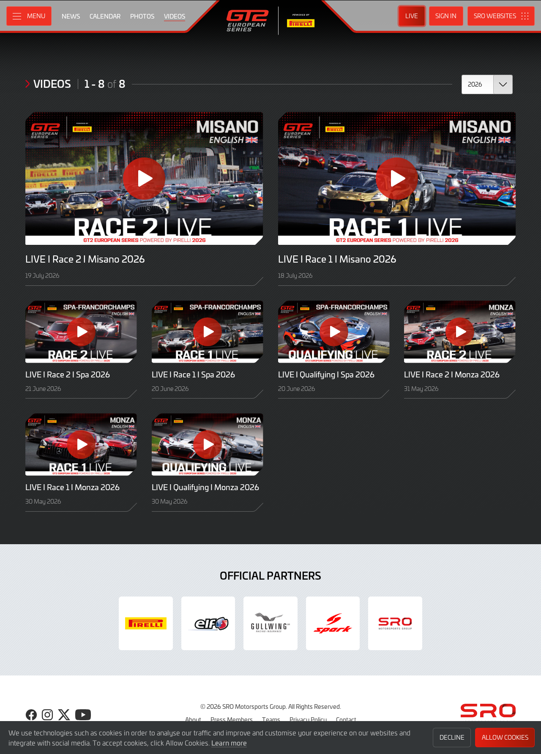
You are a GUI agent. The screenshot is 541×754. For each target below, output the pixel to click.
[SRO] (395, 624)
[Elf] (208, 624)
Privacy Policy (308, 719)
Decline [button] (452, 737)
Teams (271, 719)
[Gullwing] (270, 624)
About (193, 719)
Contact (346, 719)
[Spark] (333, 624)
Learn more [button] (229, 742)
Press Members (231, 719)
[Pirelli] (146, 624)
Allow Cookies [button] (505, 737)
